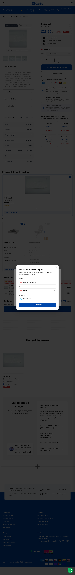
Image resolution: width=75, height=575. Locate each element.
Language (22, 295)
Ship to (21, 278)
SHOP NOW (37, 304)
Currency (22, 287)
